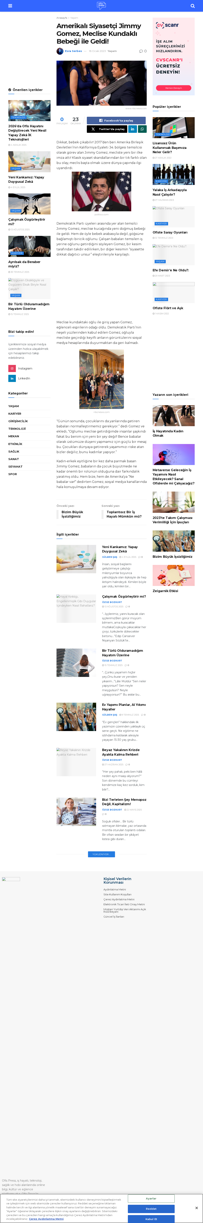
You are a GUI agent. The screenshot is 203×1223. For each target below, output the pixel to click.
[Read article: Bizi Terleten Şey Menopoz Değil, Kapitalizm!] (76, 812)
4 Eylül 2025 (128, 557)
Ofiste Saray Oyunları (170, 232)
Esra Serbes (73, 51)
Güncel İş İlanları (113, 916)
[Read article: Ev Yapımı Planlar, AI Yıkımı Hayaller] (76, 717)
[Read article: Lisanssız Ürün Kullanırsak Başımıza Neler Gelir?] (174, 127)
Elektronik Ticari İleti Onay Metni (124, 904)
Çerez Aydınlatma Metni (118, 899)
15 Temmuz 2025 (113, 665)
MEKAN (13, 436)
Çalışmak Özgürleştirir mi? (124, 596)
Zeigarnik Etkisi (165, 591)
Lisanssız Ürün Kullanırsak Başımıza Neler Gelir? (170, 147)
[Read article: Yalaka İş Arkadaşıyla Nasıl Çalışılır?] (174, 174)
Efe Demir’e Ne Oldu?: (171, 270)
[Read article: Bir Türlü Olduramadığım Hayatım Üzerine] (76, 663)
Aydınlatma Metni (114, 889)
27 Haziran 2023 (164, 200)
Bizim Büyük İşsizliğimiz (172, 557)
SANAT (13, 459)
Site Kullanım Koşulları (117, 894)
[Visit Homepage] (101, 6)
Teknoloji (18, 117)
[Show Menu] (10, 6)
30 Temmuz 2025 (19, 272)
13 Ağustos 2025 (113, 606)
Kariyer (17, 253)
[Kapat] (196, 1208)
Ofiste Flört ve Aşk (168, 308)
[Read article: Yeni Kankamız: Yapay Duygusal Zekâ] (76, 559)
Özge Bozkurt (112, 602)
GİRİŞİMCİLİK (18, 421)
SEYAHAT (15, 466)
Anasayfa (61, 17)
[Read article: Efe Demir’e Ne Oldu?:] (174, 254)
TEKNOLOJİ (17, 429)
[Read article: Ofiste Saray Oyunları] (174, 216)
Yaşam (74, 17)
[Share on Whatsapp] (142, 129)
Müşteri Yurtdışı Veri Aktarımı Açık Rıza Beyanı (124, 910)
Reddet (151, 1208)
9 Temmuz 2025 (130, 714)
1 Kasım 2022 (161, 313)
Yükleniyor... (102, 854)
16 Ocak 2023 (97, 51)
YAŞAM (13, 406)
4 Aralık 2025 (18, 145)
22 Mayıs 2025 (134, 809)
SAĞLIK (13, 451)
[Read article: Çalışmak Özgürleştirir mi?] (76, 608)
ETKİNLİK (15, 444)
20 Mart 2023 (162, 275)
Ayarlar (151, 1198)
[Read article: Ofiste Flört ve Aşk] (174, 292)
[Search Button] (193, 6)
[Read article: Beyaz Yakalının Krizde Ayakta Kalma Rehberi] (76, 762)
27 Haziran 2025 (113, 764)
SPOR (12, 474)
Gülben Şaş (109, 557)
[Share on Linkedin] (132, 129)
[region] (101, 1208)
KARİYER (14, 413)
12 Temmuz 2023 (163, 237)
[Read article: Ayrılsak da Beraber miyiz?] (29, 246)
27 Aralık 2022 (162, 157)
